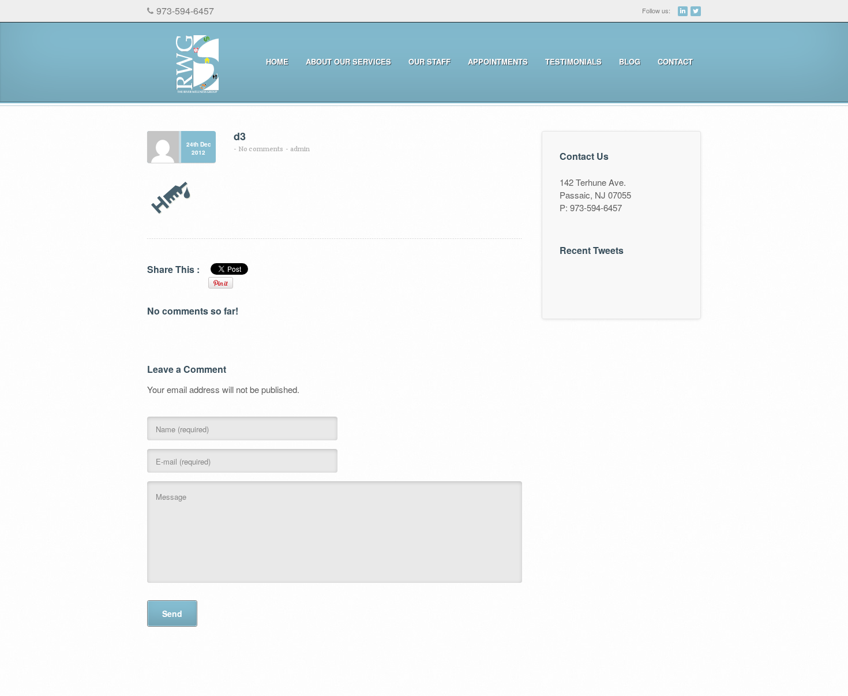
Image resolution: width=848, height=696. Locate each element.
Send (172, 613)
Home (277, 61)
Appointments (494, 62)
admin (300, 148)
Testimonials (573, 61)
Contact (675, 61)
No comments (260, 148)
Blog (629, 61)
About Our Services (344, 62)
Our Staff (429, 61)
